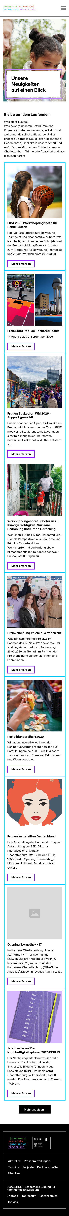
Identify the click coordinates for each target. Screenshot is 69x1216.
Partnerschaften (48, 1167)
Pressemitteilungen (37, 1161)
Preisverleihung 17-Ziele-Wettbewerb (34, 633)
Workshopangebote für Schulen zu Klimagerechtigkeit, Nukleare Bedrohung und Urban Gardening (32, 525)
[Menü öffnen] (63, 8)
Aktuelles (14, 1161)
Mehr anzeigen (34, 1109)
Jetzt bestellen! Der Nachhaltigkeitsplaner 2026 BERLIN (33, 1050)
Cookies (12, 1202)
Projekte (28, 1167)
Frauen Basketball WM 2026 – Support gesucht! (29, 415)
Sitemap (12, 1195)
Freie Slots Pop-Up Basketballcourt (33, 331)
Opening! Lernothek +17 (24, 944)
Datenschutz (48, 1195)
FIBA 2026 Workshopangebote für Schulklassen (32, 225)
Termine (13, 1167)
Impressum (29, 1195)
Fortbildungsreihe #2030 (25, 736)
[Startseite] (19, 8)
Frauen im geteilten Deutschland (31, 836)
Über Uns (14, 1173)
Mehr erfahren (21, 264)
